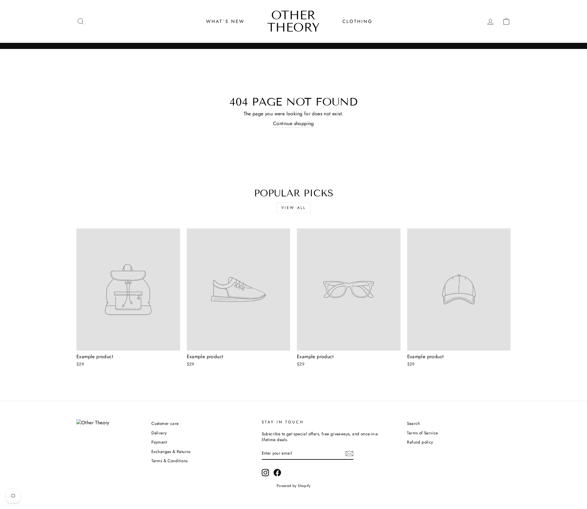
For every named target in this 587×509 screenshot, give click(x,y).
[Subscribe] (349, 453)
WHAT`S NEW (225, 21)
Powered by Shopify (293, 486)
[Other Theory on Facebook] (277, 472)
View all (293, 207)
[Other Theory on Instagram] (265, 472)
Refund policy (420, 442)
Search (413, 423)
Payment (159, 442)
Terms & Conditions (169, 461)
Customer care (165, 423)
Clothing (357, 21)
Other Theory (293, 21)
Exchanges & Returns (170, 451)
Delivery (159, 433)
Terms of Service (422, 433)
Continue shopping (293, 123)
